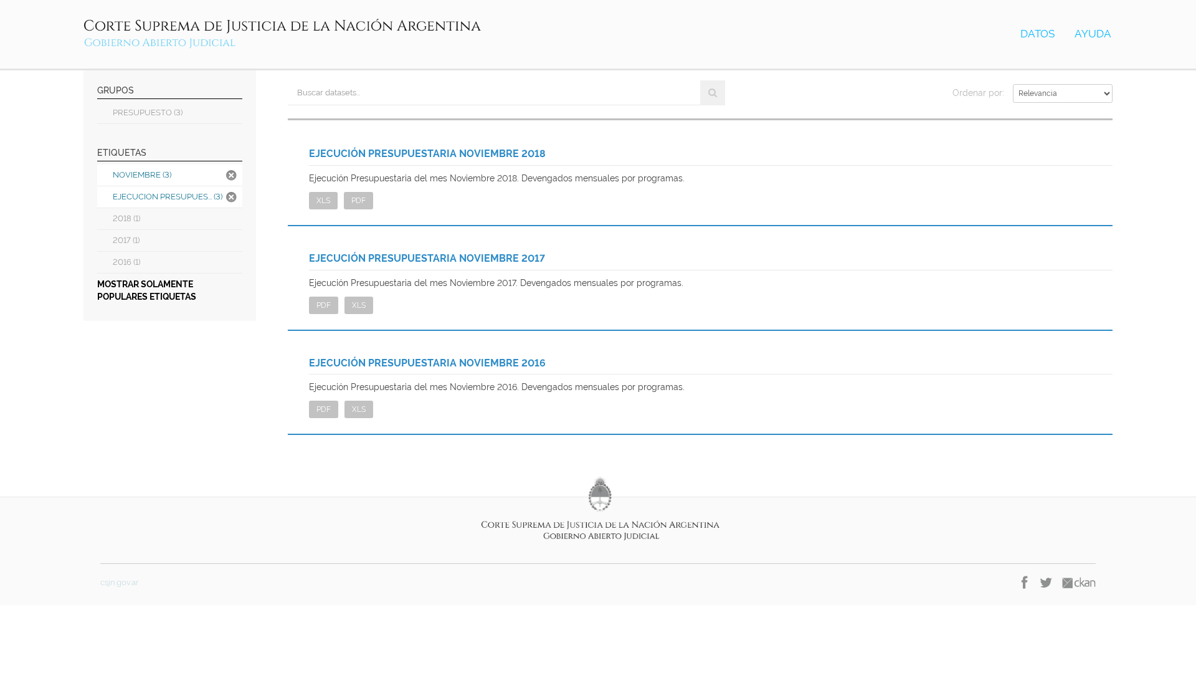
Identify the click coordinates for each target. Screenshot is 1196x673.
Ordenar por (977, 93)
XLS (323, 200)
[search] (712, 92)
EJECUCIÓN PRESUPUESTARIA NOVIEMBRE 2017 (427, 258)
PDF (358, 200)
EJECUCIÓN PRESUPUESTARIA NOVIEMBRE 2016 (427, 363)
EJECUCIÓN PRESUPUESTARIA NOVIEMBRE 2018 (427, 154)
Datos (1037, 33)
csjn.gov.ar (119, 582)
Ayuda (1093, 33)
